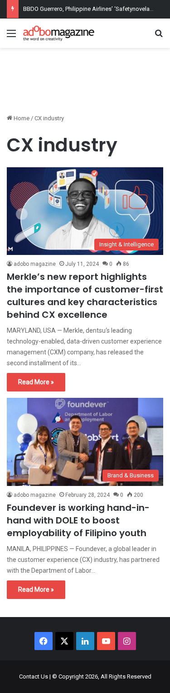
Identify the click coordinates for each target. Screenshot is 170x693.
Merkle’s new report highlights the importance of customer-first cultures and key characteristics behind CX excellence (85, 295)
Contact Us (33, 676)
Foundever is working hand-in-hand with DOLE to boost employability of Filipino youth (78, 520)
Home (20, 118)
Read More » (36, 382)
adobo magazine (35, 264)
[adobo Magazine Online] (59, 33)
